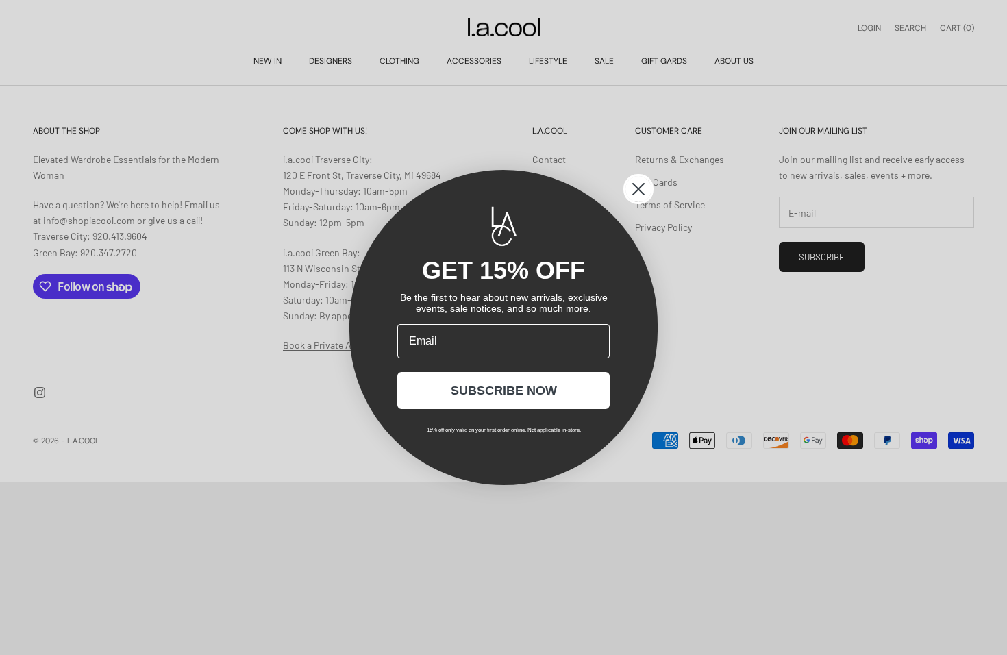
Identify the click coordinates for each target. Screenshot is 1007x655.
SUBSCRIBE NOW (504, 390)
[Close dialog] (638, 189)
